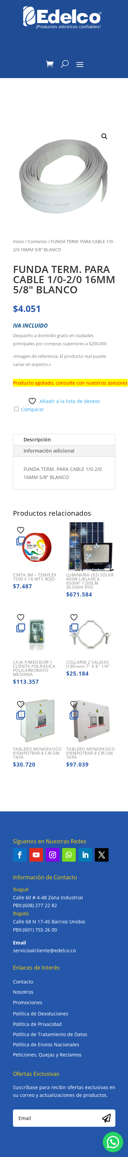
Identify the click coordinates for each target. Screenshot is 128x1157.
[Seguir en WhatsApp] (69, 855)
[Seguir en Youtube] (36, 855)
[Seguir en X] (102, 855)
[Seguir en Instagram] (52, 855)
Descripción (37, 439)
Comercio (37, 241)
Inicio (18, 241)
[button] (104, 136)
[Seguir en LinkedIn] (85, 855)
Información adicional (49, 450)
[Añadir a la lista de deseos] (21, 530)
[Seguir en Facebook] (20, 855)
